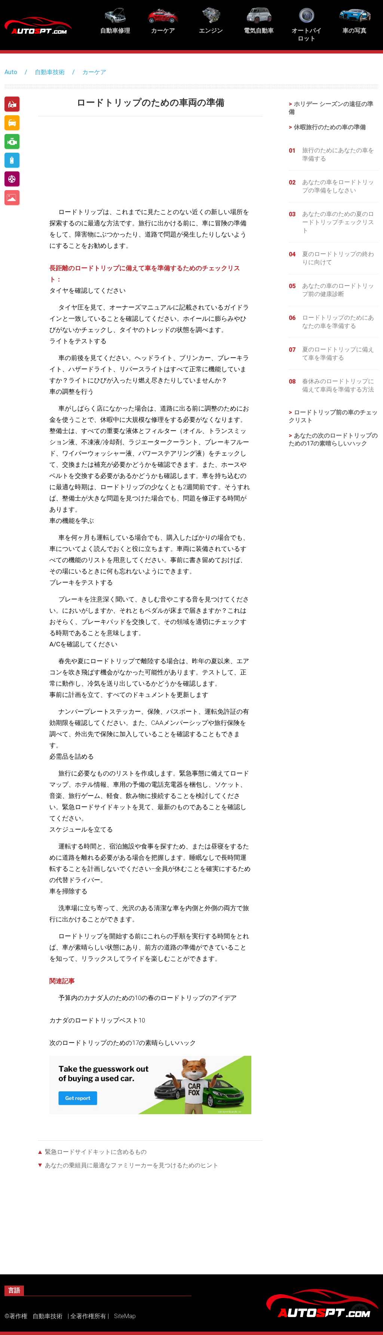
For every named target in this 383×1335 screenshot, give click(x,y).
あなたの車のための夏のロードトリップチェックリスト (338, 222)
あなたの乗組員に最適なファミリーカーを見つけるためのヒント (131, 1165)
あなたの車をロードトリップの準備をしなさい (338, 186)
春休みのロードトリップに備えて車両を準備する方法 (338, 385)
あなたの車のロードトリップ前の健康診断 (338, 290)
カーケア (94, 72)
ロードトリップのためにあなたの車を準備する (338, 321)
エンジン (11, 141)
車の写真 (11, 197)
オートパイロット (11, 178)
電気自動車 (11, 160)
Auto (10, 72)
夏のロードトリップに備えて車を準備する (338, 353)
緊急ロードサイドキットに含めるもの (96, 1151)
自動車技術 (50, 72)
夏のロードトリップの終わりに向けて (338, 258)
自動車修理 (11, 104)
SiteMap (125, 1316)
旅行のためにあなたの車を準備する (338, 154)
